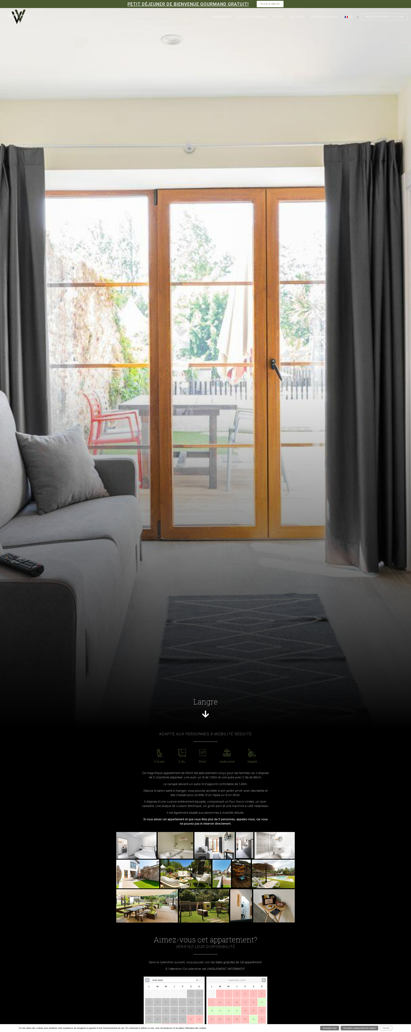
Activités (297, 16)
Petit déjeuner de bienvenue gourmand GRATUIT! (188, 4)
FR (350, 17)
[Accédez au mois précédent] (147, 980)
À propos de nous (324, 16)
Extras (278, 16)
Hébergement (222, 16)
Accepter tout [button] (329, 1028)
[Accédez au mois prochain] (264, 980)
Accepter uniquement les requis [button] (359, 1028)
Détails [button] (386, 1028)
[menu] (351, 17)
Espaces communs (253, 16)
